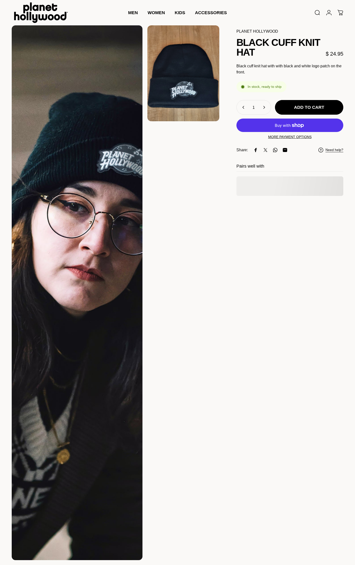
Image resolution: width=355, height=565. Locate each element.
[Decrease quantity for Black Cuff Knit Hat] (242, 107)
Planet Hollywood (257, 31)
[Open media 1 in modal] (77, 292)
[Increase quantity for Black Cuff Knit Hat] (265, 107)
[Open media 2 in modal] (183, 73)
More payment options (290, 137)
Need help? (334, 150)
